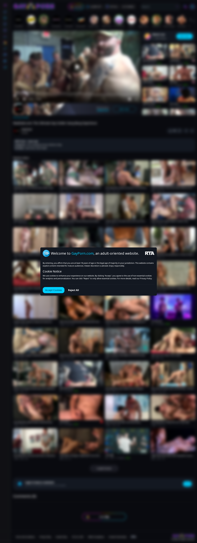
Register (169, 534)
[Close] (191, 525)
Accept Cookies (53, 290)
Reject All (73, 290)
